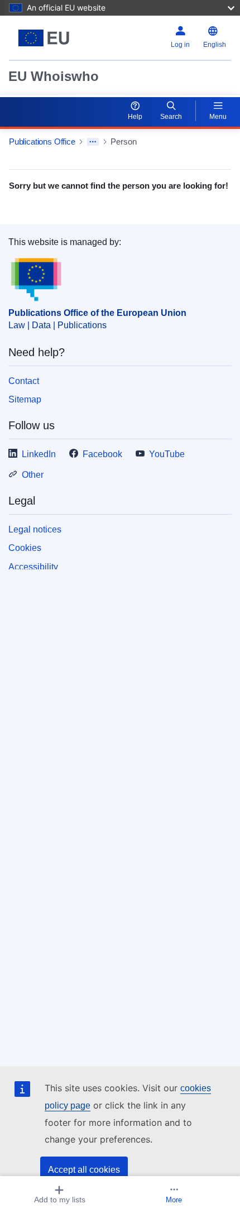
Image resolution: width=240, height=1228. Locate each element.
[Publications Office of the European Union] (48, 38)
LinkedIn (39, 454)
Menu (218, 117)
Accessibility (33, 567)
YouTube (167, 454)
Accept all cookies (84, 1169)
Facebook (102, 454)
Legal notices (34, 529)
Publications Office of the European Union (97, 313)
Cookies (24, 548)
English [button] (214, 45)
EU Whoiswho (53, 76)
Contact (23, 381)
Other (33, 474)
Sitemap (24, 399)
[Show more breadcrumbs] (93, 142)
